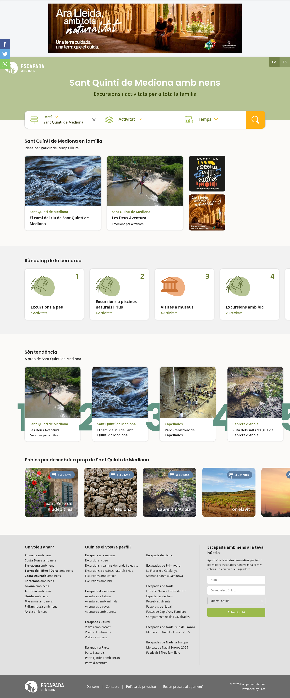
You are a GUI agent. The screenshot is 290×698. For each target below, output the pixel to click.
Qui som (92, 687)
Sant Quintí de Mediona (49, 212)
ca (274, 62)
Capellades (174, 424)
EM (263, 689)
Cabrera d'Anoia (245, 424)
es (285, 62)
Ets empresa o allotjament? (183, 687)
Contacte (112, 687)
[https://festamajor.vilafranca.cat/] (207, 174)
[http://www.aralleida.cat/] (145, 28)
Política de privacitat (141, 687)
